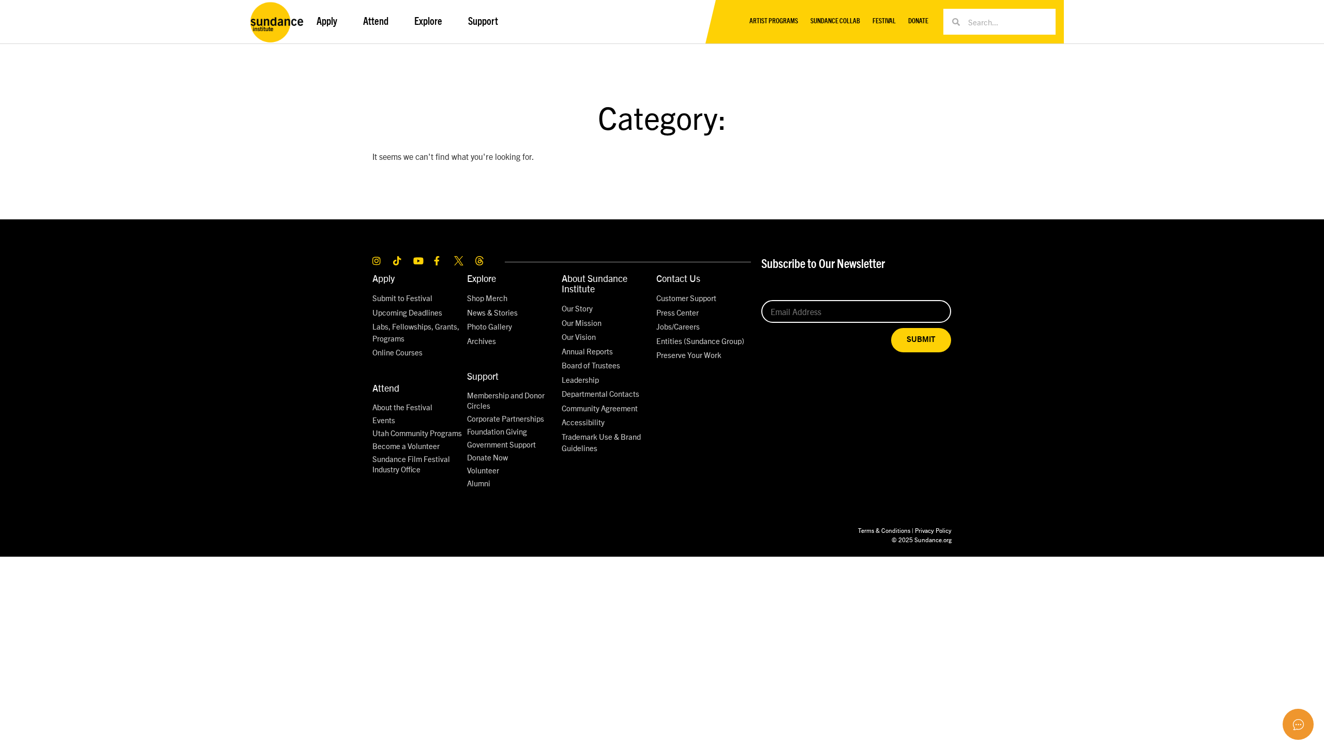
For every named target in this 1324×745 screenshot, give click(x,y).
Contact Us (678, 278)
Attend (385, 388)
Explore (481, 278)
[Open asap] (1298, 724)
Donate (918, 21)
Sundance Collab (835, 21)
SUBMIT (921, 340)
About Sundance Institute (594, 283)
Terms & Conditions (884, 530)
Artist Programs (773, 21)
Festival (884, 21)
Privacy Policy (933, 530)
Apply (383, 278)
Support (483, 376)
